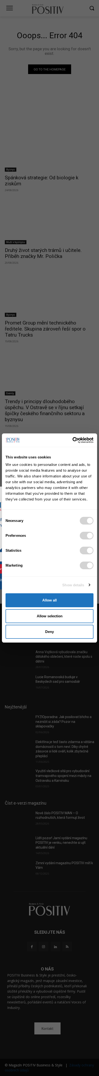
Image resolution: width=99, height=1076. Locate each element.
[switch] (86, 535)
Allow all (49, 600)
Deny (49, 632)
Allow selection (49, 616)
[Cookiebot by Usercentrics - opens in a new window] (72, 440)
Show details (73, 585)
